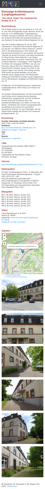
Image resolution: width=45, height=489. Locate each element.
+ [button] (4, 235)
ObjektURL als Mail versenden (13, 222)
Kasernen (22, 130)
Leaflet (24, 273)
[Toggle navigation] (40, 4)
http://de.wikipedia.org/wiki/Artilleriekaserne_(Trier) (22, 164)
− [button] (4, 238)
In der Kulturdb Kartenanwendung (16, 277)
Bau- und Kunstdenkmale (11, 128)
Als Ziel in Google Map (13, 275)
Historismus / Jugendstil (11, 138)
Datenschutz (12, 486)
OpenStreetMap (32, 273)
